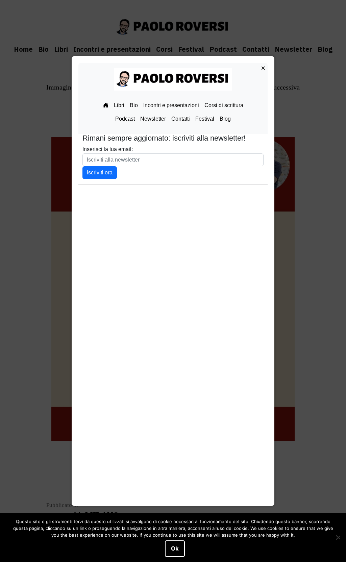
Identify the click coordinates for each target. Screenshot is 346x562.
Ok (175, 548)
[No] (337, 537)
